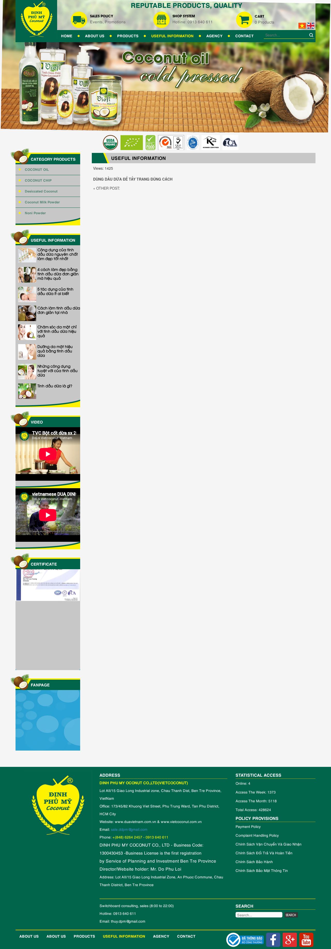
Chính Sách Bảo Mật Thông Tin (262, 870)
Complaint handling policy (257, 835)
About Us (94, 35)
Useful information (172, 35)
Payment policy (248, 826)
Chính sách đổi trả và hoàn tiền (264, 852)
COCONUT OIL (37, 169)
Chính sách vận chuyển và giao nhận (269, 843)
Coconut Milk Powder (42, 201)
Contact (244, 35)
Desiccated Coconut (41, 190)
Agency (214, 35)
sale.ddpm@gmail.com (129, 829)
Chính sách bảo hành (254, 861)
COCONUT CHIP (38, 179)
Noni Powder (35, 212)
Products (128, 35)
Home (66, 35)
